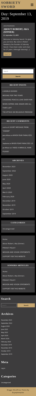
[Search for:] (18, 71)
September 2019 (9, 214)
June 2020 (6, 179)
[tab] (32, 4)
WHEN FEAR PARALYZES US (22, 143)
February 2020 (8, 197)
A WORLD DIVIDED (10, 91)
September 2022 (9, 171)
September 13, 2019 (11, 35)
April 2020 (7, 188)
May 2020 (6, 184)
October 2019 (8, 209)
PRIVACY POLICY (9, 248)
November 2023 (9, 167)
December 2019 (9, 201)
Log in (3, 368)
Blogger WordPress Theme (17, 390)
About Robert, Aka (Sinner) (13, 244)
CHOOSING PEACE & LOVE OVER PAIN (17, 100)
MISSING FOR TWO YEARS (13, 95)
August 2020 (8, 175)
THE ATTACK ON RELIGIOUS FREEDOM (17, 112)
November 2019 (9, 205)
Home (5, 239)
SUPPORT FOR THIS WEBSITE (14, 256)
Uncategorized (8, 229)
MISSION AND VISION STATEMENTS (16, 252)
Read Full (6, 53)
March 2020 (7, 192)
